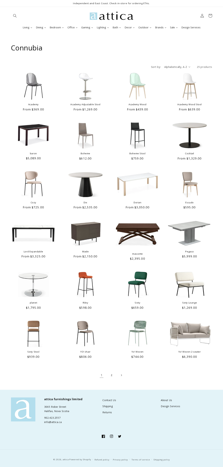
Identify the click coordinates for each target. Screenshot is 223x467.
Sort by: (156, 67)
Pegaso (189, 251)
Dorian (137, 202)
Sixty (137, 302)
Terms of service (141, 459)
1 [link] (102, 375)
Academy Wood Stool (189, 104)
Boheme (85, 153)
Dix (85, 202)
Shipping (107, 406)
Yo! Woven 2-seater (189, 351)
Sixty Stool (33, 351)
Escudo (189, 202)
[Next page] (121, 375)
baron (33, 153)
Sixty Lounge (189, 302)
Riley (85, 302)
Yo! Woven (138, 351)
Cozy (33, 202)
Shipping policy (161, 459)
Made (85, 251)
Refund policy (102, 459)
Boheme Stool (137, 153)
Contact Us (109, 400)
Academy (33, 104)
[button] (15, 16)
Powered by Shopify (80, 459)
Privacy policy (120, 459)
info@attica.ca (53, 422)
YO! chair (85, 351)
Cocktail (189, 153)
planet (33, 302)
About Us (166, 400)
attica (66, 459)
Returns (107, 412)
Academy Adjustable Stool (85, 104)
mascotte (137, 253)
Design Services (170, 406)
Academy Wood (137, 104)
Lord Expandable (33, 251)
